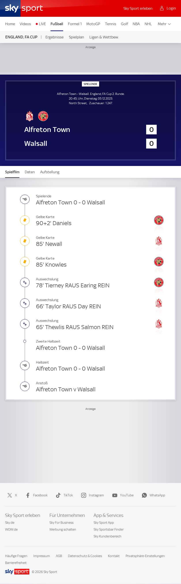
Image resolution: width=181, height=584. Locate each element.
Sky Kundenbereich (107, 536)
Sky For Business (61, 523)
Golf (124, 24)
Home (10, 24)
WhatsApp (157, 495)
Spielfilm (12, 172)
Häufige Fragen (16, 556)
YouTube (127, 495)
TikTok (68, 495)
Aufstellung (49, 172)
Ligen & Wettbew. (104, 37)
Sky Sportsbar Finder (109, 529)
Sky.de (9, 523)
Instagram (96, 495)
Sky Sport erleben (138, 8)
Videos (25, 24)
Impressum (41, 556)
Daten (30, 172)
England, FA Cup (21, 37)
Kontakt (114, 556)
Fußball (57, 24)
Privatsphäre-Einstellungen (145, 556)
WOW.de (11, 529)
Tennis (110, 24)
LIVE (42, 24)
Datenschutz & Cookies (85, 556)
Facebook (40, 495)
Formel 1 (75, 24)
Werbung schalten (62, 529)
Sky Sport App (104, 523)
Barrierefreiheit (16, 563)
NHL (148, 24)
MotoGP (93, 24)
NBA (136, 24)
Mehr (162, 24)
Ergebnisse (54, 37)
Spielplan (76, 37)
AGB (59, 556)
